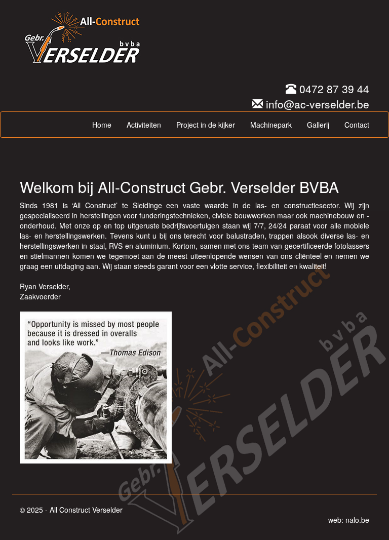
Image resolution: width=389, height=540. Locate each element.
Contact (356, 125)
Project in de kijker (205, 125)
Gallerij (318, 125)
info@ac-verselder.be (316, 103)
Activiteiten (144, 125)
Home (101, 125)
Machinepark (271, 125)
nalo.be (357, 520)
